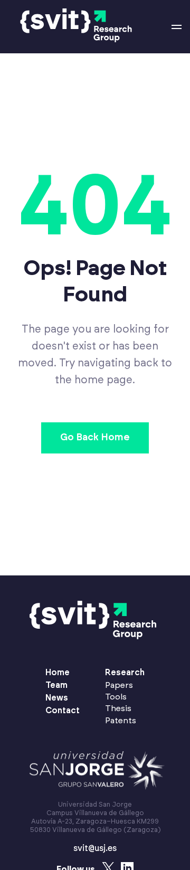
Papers (119, 685)
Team (56, 685)
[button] (177, 27)
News (56, 698)
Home (57, 672)
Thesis (118, 708)
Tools (116, 697)
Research (125, 672)
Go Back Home (95, 437)
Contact (62, 710)
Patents (120, 720)
